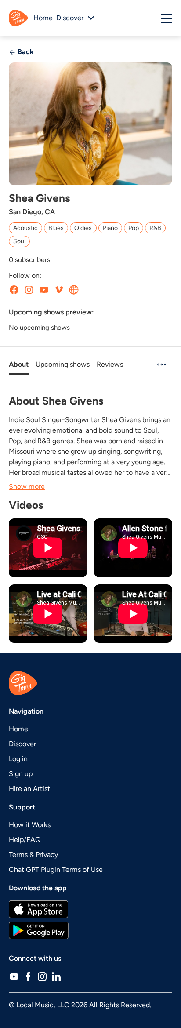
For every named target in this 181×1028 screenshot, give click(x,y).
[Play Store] (90, 930)
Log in (18, 759)
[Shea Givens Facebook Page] (14, 289)
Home (43, 18)
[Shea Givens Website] (74, 289)
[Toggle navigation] (166, 18)
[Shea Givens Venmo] (59, 289)
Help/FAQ (24, 839)
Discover (22, 744)
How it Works (30, 824)
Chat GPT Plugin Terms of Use (56, 869)
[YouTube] (14, 976)
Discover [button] (69, 18)
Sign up (21, 773)
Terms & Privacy (33, 854)
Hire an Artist (29, 788)
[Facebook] (28, 976)
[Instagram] (42, 976)
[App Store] (90, 909)
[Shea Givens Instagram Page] (29, 289)
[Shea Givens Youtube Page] (44, 289)
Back (25, 51)
